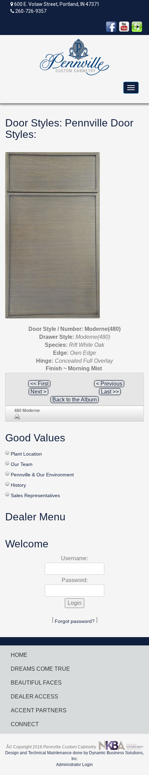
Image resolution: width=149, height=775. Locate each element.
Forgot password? (75, 621)
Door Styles (32, 123)
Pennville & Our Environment (42, 474)
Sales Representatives (35, 495)
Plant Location (26, 454)
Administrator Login (74, 764)
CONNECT (25, 724)
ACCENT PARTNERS (39, 710)
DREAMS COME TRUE (40, 669)
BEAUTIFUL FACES (36, 683)
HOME (19, 655)
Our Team (22, 464)
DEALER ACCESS (34, 696)
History (18, 485)
